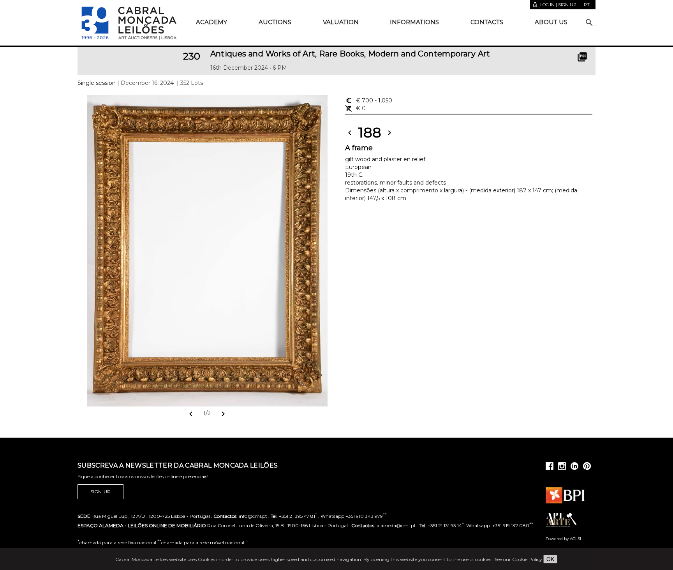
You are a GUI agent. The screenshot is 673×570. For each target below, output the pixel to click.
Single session (97, 82)
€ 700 (368, 100)
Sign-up (100, 491)
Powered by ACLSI (563, 538)
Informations (414, 22)
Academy (211, 22)
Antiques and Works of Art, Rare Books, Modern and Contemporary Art (350, 53)
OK (550, 559)
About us (551, 22)
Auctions (275, 22)
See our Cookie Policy (518, 559)
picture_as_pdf (582, 56)
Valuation (341, 22)
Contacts (486, 22)
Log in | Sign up (554, 4)
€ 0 (355, 108)
